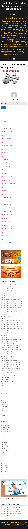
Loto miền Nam (7, 225)
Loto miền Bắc (7, 221)
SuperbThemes (14, 526)
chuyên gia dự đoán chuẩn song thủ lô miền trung (12, 351)
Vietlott (2, 400)
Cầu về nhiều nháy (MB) (9, 183)
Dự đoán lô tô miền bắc (6, 287)
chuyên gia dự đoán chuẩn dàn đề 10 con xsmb (11, 307)
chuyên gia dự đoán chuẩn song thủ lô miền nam (11, 375)
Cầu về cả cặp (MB (5, 429)
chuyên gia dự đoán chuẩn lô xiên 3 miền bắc (11, 324)
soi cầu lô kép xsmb (12, 49)
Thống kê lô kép (7, 197)
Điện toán (3, 415)
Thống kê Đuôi (7, 204)
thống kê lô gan (4, 435)
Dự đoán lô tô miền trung (6, 335)
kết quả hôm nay (8, 128)
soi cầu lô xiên (19, 49)
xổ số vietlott (7, 142)
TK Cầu (2, 423)
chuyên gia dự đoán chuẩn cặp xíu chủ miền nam (11, 360)
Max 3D (6, 152)
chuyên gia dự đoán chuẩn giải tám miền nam (11, 364)
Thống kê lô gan (7, 190)
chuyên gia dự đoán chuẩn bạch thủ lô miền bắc (11, 297)
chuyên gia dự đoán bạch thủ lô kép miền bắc (11, 295)
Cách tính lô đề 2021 (21, 23)
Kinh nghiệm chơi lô (5, 379)
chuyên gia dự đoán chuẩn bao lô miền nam (10, 358)
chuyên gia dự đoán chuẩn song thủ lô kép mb (11, 330)
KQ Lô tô (3, 455)
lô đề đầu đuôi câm (7, 39)
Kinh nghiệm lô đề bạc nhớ (12, 37)
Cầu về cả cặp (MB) (8, 180)
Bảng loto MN (4, 461)
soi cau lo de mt (23, 44)
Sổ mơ (5, 246)
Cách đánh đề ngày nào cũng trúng (11, 27)
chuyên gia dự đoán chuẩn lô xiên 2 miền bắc (11, 322)
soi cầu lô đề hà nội (16, 51)
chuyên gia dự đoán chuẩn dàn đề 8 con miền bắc (12, 305)
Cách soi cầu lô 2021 (5, 23)
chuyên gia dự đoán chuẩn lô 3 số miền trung (11, 345)
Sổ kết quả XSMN (8, 135)
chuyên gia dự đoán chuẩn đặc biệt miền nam (11, 362)
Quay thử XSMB (7, 232)
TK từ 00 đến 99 (7, 218)
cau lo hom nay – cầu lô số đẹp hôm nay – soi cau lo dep (13, 5)
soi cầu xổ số (21, 53)
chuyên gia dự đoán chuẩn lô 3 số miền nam (10, 366)
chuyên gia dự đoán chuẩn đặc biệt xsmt (10, 341)
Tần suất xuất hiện (8, 214)
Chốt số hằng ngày (5, 377)
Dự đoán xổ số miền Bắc (8, 35)
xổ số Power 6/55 (8, 149)
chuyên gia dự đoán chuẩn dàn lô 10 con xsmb (11, 311)
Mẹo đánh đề (14, 39)
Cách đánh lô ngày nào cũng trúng (14, 25)
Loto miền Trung (8, 228)
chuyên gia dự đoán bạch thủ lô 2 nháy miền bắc (11, 288)
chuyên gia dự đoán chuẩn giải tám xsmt (10, 343)
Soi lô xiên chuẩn (20, 54)
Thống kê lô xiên (7, 194)
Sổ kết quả (3, 392)
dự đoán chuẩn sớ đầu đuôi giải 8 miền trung (11, 347)
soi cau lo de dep (15, 43)
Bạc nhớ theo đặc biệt (7, 18)
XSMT (5, 124)
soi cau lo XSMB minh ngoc (18, 47)
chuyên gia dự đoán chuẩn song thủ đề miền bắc (11, 328)
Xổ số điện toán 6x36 (8, 163)
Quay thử (3, 463)
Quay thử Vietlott (8, 242)
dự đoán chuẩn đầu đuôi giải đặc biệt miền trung (11, 349)
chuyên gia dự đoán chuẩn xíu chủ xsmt (9, 353)
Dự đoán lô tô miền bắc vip (7, 316)
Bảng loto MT (4, 459)
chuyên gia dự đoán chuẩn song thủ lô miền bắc (11, 332)
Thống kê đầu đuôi (8, 187)
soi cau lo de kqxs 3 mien (14, 44)
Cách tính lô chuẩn (12, 23)
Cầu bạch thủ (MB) (8, 173)
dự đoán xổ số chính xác (22, 33)
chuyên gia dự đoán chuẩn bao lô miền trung (10, 337)
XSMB (5, 118)
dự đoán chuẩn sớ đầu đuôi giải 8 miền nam (10, 368)
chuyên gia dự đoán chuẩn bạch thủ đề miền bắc (11, 293)
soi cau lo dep (13, 46)
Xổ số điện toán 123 (8, 166)
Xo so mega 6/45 (8, 145)
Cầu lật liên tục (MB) (8, 176)
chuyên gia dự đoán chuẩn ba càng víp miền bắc (11, 290)
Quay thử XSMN (7, 235)
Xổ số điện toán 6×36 (5, 417)
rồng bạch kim (24, 41)
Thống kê (6, 159)
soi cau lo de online (5, 46)
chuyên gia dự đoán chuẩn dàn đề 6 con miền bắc (12, 303)
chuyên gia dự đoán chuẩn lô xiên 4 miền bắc (11, 326)
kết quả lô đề (20, 37)
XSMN (5, 121)
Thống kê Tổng (7, 211)
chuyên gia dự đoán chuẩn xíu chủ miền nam (10, 372)
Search (3, 107)
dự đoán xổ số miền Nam (21, 35)
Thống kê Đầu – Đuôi (8, 207)
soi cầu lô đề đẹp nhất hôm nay (12, 53)
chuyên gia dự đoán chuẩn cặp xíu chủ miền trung (12, 339)
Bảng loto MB (4, 457)
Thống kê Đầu (7, 201)
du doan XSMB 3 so (9, 33)
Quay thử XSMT (7, 239)
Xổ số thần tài (7, 169)
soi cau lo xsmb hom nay (7, 47)
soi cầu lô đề (9, 51)
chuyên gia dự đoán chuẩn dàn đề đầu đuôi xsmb (11, 309)
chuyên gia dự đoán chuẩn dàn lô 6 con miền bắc (11, 320)
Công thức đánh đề (9, 29)
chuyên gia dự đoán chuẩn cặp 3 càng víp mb (11, 299)
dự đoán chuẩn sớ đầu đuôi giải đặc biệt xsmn (11, 370)
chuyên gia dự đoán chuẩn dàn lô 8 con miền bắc (11, 318)
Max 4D (6, 156)
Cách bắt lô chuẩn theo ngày (19, 21)
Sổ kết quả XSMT (8, 138)
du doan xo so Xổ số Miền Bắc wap (17, 31)
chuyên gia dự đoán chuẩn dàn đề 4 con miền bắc (12, 301)
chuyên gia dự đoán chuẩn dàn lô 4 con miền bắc (11, 314)
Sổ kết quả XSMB (8, 131)
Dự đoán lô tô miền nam (6, 356)
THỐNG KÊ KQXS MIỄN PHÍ (7, 381)
